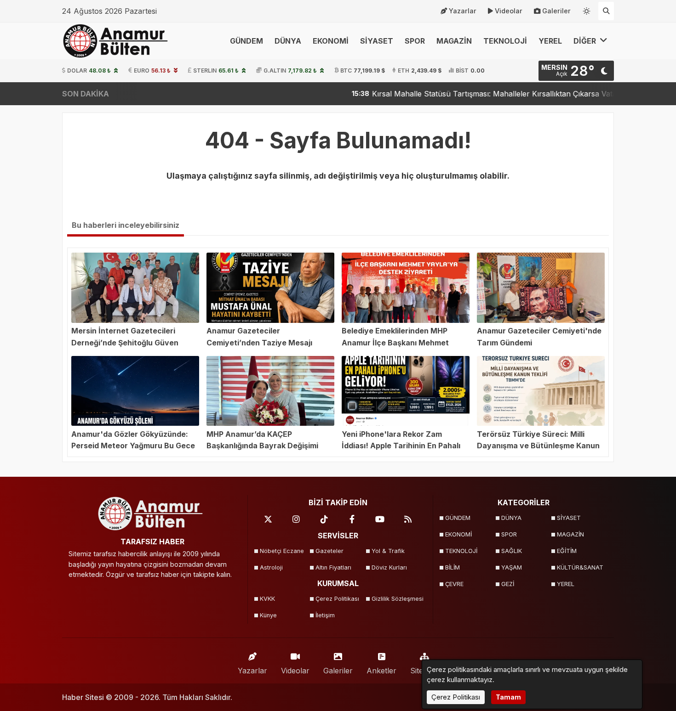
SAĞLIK (511, 550)
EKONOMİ (331, 40)
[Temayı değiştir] (587, 9)
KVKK (267, 598)
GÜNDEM (246, 40)
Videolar (508, 11)
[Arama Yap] (606, 11)
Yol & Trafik (388, 550)
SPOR (415, 40)
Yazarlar (462, 11)
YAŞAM (511, 567)
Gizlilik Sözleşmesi (397, 598)
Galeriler (556, 11)
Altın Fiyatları (333, 567)
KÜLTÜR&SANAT (580, 567)
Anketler (381, 670)
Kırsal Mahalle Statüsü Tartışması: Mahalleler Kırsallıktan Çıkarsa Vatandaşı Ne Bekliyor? (486, 93)
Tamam (508, 697)
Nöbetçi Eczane (282, 550)
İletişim (325, 615)
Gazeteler (329, 550)
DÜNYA (288, 40)
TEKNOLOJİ (505, 40)
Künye (268, 615)
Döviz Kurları (389, 567)
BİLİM (452, 567)
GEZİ (507, 584)
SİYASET (376, 40)
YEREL (550, 40)
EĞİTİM (567, 550)
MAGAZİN (454, 40)
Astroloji (271, 567)
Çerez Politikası (337, 598)
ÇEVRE (454, 584)
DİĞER (585, 40)
